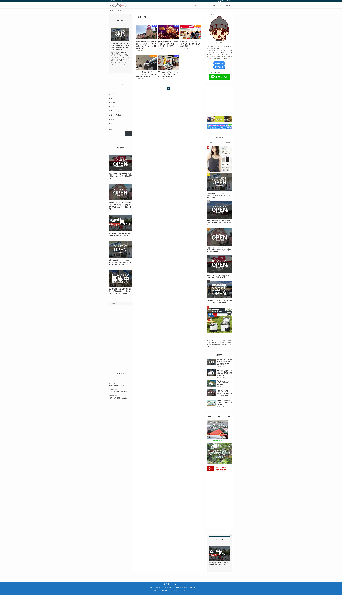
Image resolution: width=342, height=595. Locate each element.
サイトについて (150, 587)
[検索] (232, 1)
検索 (110, 130)
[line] (223, 1)
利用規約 (158, 587)
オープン (114, 98)
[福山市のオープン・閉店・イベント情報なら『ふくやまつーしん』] (118, 5)
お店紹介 (114, 102)
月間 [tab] (219, 142)
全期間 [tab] (228, 142)
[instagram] (220, 1)
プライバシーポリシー (168, 587)
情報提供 (178, 587)
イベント (114, 94)
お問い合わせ (192, 587)
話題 (112, 119)
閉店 (112, 123)
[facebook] (216, 1)
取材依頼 (184, 587)
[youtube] (225, 1)
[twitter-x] (218, 1)
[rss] (227, 1)
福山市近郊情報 (116, 115)
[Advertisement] (220, 98)
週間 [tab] (211, 142)
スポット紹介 (115, 111)
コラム (113, 106)
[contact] (230, 1)
